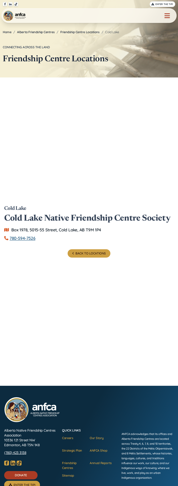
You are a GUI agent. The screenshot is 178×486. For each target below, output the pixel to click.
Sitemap (68, 475)
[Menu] (167, 15)
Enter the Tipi (164, 4)
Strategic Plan (72, 450)
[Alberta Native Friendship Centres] (32, 409)
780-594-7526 (22, 238)
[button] (21, 475)
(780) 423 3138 (15, 452)
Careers (67, 438)
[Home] (14, 16)
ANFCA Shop (98, 450)
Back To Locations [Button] (90, 253)
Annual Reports (101, 463)
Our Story (97, 438)
